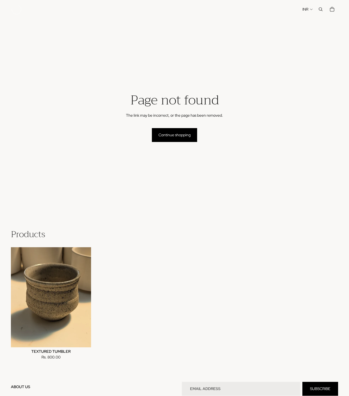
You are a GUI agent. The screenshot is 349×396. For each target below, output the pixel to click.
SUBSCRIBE (320, 388)
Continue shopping (174, 134)
